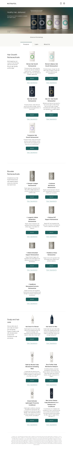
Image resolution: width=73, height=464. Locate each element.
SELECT (32, 78)
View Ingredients (32, 82)
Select (32, 339)
